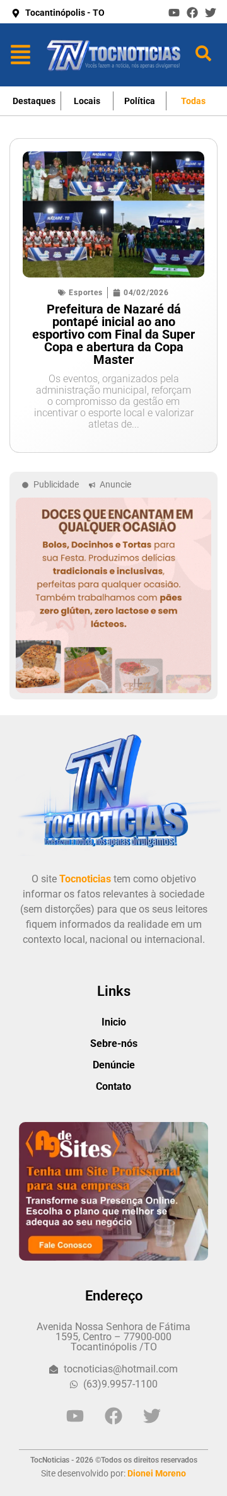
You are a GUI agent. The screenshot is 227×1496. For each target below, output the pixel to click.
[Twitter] (210, 12)
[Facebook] (192, 12)
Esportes (85, 292)
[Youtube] (174, 12)
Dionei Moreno (156, 1473)
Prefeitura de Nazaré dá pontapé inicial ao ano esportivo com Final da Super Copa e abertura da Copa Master (113, 334)
